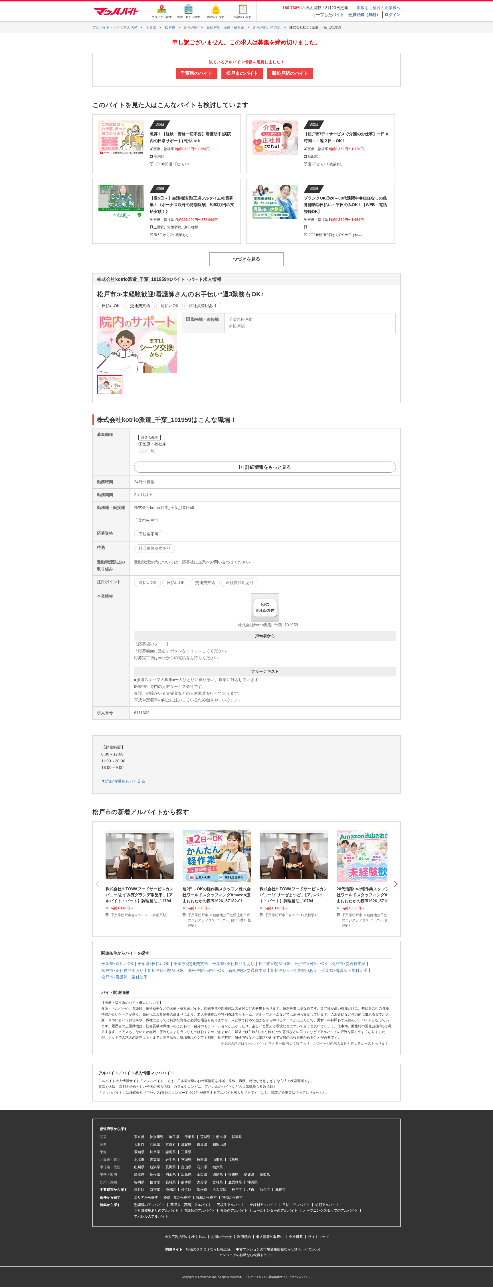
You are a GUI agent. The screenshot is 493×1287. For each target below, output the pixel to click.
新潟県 (155, 1167)
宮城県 (186, 1160)
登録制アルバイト (263, 1205)
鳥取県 (139, 1175)
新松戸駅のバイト (290, 73)
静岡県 (170, 1152)
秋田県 (202, 1160)
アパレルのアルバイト (151, 1216)
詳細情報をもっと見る (268, 467)
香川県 (233, 1175)
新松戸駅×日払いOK (206, 970)
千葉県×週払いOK (117, 963)
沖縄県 (252, 1182)
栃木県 (221, 1137)
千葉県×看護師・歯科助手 (344, 970)
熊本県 (186, 1182)
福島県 (233, 1160)
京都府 (170, 1145)
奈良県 (202, 1145)
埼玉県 (174, 1137)
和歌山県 (219, 1145)
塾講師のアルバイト (149, 1205)
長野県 (170, 1167)
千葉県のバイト (197, 73)
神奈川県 (156, 1137)
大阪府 (139, 1145)
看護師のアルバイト (199, 1211)
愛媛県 (249, 1175)
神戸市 (237, 1190)
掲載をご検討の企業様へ (379, 7)
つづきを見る (246, 259)
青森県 (155, 1160)
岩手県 (170, 1160)
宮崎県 (218, 1182)
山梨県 (139, 1167)
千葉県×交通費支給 (191, 963)
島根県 (155, 1175)
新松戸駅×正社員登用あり (294, 970)
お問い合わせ (221, 1237)
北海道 (139, 1160)
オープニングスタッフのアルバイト (330, 1211)
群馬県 (237, 1137)
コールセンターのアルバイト (275, 1211)
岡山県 (170, 1175)
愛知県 (139, 1152)
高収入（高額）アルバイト (190, 1205)
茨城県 (205, 1137)
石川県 (202, 1167)
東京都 (139, 1137)
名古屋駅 (219, 1190)
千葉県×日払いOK (153, 963)
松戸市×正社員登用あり (122, 970)
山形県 (218, 1160)
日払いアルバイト (296, 1205)
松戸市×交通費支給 (348, 963)
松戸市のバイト (242, 73)
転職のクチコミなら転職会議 (208, 1249)
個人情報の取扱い (270, 1237)
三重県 (186, 1152)
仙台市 (265, 1190)
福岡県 (139, 1182)
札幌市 (280, 1190)
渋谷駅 (139, 1190)
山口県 (202, 1175)
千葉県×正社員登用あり (233, 963)
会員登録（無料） (364, 14)
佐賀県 (155, 1182)
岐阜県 (155, 1152)
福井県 (218, 1167)
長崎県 (170, 1182)
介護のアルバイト (234, 1211)
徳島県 (218, 1175)
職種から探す (206, 1197)
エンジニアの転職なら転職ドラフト (246, 1255)
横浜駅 (186, 1190)
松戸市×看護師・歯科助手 (124, 977)
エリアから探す (146, 1197)
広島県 (186, 1175)
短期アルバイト (327, 1205)
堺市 (250, 1190)
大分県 (202, 1182)
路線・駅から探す (177, 1197)
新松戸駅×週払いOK (166, 970)
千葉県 (190, 1137)
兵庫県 (155, 1145)
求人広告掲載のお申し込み (185, 1237)
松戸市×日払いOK (311, 963)
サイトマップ (318, 1237)
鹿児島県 (235, 1182)
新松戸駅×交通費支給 (247, 970)
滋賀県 (186, 1145)
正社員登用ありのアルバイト (156, 1211)
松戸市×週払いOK (275, 963)
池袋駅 (170, 1190)
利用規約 (244, 1237)
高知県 (265, 1175)
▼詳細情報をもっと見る (123, 781)
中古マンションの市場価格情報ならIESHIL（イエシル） (279, 1249)
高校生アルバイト (230, 1205)
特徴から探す (232, 1197)
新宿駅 (155, 1190)
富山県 (186, 1167)
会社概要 (296, 1237)
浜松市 (202, 1190)
